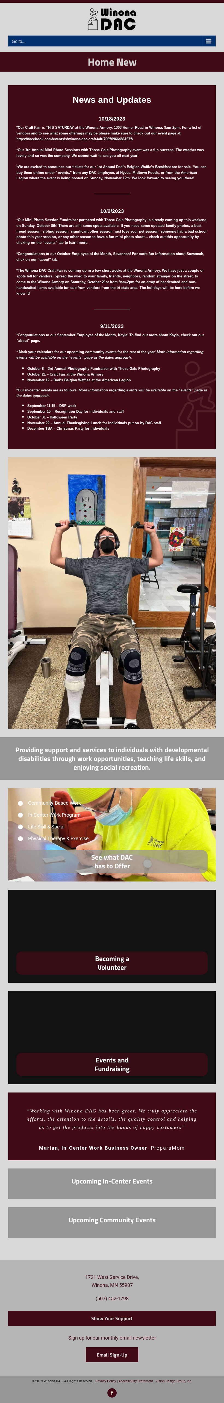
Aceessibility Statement (136, 1381)
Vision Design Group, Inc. (173, 1381)
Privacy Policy (105, 1381)
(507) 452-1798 (112, 1298)
